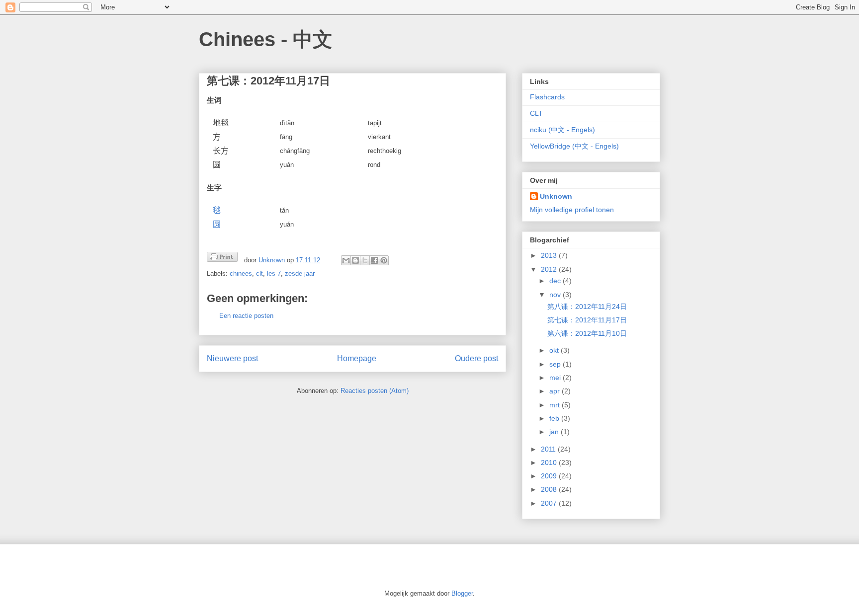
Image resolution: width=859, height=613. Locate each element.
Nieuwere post (232, 358)
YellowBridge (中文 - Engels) (574, 146)
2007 (550, 503)
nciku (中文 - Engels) (562, 130)
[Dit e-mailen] (346, 260)
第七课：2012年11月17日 (587, 320)
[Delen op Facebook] (374, 260)
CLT (536, 113)
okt (555, 350)
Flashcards (547, 97)
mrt (555, 405)
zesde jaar (300, 273)
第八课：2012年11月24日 (587, 306)
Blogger (462, 593)
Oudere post (476, 358)
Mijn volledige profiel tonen (572, 210)
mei (556, 378)
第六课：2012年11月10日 (587, 333)
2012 (550, 269)
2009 (550, 476)
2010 (550, 462)
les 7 (274, 273)
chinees (241, 273)
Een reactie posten (246, 315)
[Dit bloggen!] (355, 260)
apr (555, 391)
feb (555, 418)
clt (259, 273)
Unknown (556, 196)
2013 (550, 255)
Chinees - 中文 (266, 39)
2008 (550, 489)
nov (556, 295)
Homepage (356, 358)
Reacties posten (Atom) (375, 390)
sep (556, 364)
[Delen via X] (365, 260)
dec (556, 281)
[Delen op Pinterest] (384, 260)
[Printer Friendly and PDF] (222, 258)
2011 (549, 449)
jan (555, 432)
